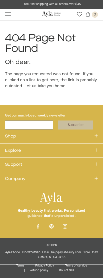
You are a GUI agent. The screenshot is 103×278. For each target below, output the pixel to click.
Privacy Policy (45, 265)
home (60, 86)
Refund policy (39, 270)
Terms (20, 265)
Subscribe (76, 125)
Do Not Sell (66, 270)
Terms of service (76, 265)
